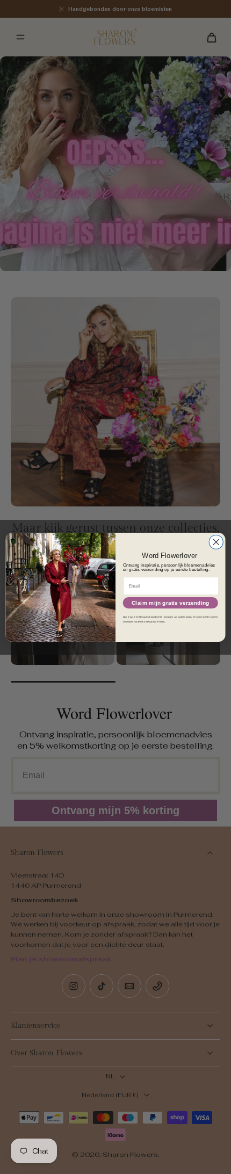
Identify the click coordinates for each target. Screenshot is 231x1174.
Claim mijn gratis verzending (170, 602)
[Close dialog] (216, 542)
